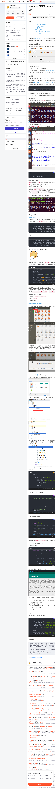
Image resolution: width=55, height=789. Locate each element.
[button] (15, 132)
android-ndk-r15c (37, 82)
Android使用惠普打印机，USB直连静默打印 (15, 25)
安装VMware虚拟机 (40, 24)
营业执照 (50, 787)
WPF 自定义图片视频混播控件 (12, 102)
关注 (40, 662)
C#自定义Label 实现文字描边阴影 (13, 35)
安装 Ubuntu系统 (39, 26)
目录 (7, 139)
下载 (13, 1)
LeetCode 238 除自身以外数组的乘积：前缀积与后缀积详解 (15, 81)
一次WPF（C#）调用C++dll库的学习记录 (15, 105)
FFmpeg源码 (38, 30)
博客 (10, 1)
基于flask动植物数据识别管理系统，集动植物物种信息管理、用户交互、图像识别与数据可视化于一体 (15, 85)
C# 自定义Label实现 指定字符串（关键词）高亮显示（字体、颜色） (15, 29)
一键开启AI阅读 (15, 128)
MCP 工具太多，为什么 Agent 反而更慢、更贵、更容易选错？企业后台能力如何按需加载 (15, 91)
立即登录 (40, 784)
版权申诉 (40, 787)
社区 (17, 1)
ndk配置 (37, 28)
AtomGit (22, 1)
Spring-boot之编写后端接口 (14, 39)
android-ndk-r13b (48, 82)
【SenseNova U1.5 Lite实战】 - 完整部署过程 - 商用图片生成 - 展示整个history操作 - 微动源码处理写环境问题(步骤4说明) (15, 75)
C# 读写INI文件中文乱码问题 (14, 32)
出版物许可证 (45, 787)
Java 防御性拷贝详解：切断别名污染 (14, 70)
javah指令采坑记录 (14, 64)
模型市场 (29, 1)
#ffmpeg (40, 657)
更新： (40, 33)
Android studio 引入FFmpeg (42, 31)
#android (34, 657)
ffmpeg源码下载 (33, 217)
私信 (21, 17)
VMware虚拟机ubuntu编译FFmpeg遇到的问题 (17, 61)
